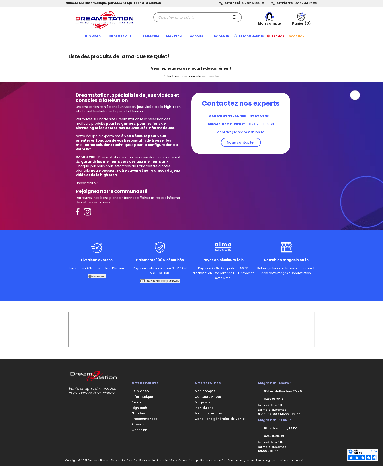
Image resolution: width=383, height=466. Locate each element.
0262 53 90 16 (273, 398)
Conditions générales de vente (220, 419)
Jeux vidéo (140, 391)
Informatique (142, 396)
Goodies (138, 413)
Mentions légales (208, 413)
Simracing (140, 402)
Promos (138, 424)
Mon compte (205, 391)
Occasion (139, 430)
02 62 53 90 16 (253, 3)
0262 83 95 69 (273, 436)
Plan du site (204, 408)
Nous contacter (241, 142)
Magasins (202, 402)
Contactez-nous (208, 396)
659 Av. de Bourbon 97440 (282, 391)
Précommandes (144, 419)
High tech (139, 408)
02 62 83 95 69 (306, 3)
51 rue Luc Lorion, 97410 (280, 428)
